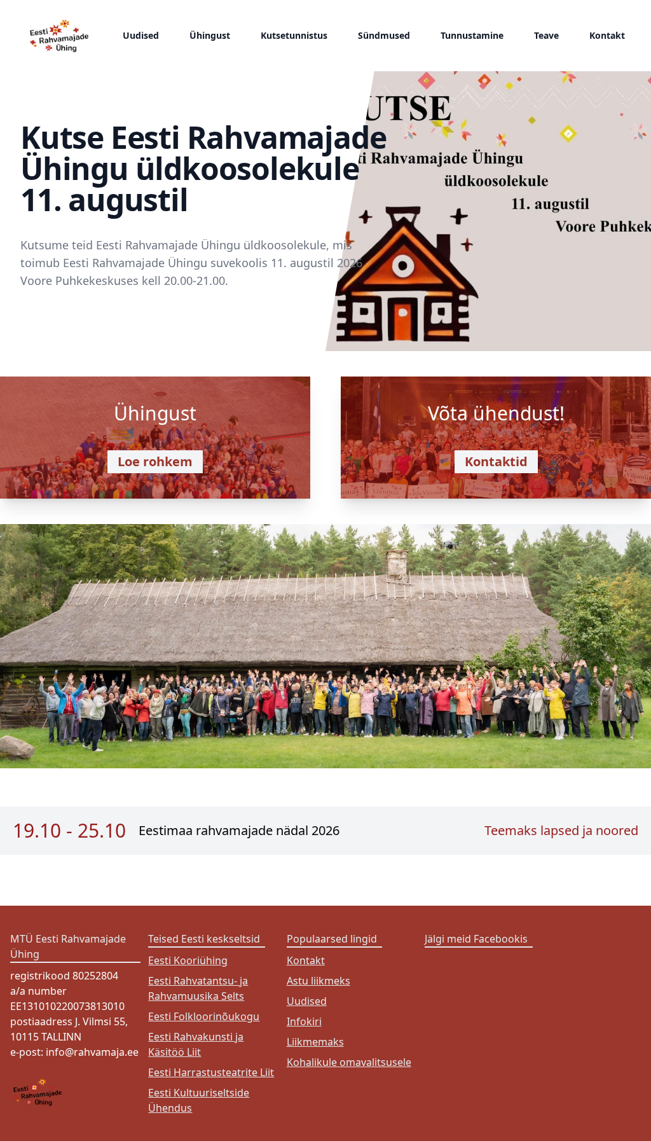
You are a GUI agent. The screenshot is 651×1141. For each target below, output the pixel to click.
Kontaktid (496, 461)
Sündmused (384, 35)
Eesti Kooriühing (188, 960)
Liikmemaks (315, 1042)
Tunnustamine (472, 35)
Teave (546, 35)
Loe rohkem (155, 461)
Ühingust (209, 35)
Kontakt (607, 35)
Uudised (141, 35)
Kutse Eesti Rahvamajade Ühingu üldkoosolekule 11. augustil (203, 168)
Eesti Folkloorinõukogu (203, 1016)
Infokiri (304, 1021)
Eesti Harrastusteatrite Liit (211, 1072)
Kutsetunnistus (294, 35)
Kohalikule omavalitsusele (349, 1062)
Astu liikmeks (318, 981)
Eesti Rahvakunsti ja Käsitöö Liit (195, 1044)
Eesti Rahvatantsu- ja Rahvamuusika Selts (198, 988)
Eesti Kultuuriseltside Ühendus (198, 1100)
